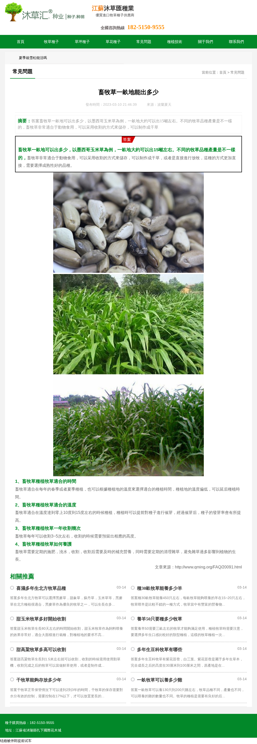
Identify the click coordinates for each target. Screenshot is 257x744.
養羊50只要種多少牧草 (159, 618)
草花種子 (113, 42)
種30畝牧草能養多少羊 (159, 588)
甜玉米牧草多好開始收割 (41, 618)
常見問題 (143, 42)
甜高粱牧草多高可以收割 (41, 649)
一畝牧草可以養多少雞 (159, 679)
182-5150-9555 (145, 27)
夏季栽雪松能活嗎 (33, 58)
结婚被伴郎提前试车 (16, 741)
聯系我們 (236, 42)
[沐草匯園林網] (45, 11)
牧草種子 (51, 42)
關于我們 (205, 42)
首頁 (20, 42)
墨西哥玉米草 (90, 149)
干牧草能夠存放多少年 (38, 679)
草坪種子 (82, 42)
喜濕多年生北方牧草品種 (41, 588)
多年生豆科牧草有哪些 (159, 649)
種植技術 (174, 42)
